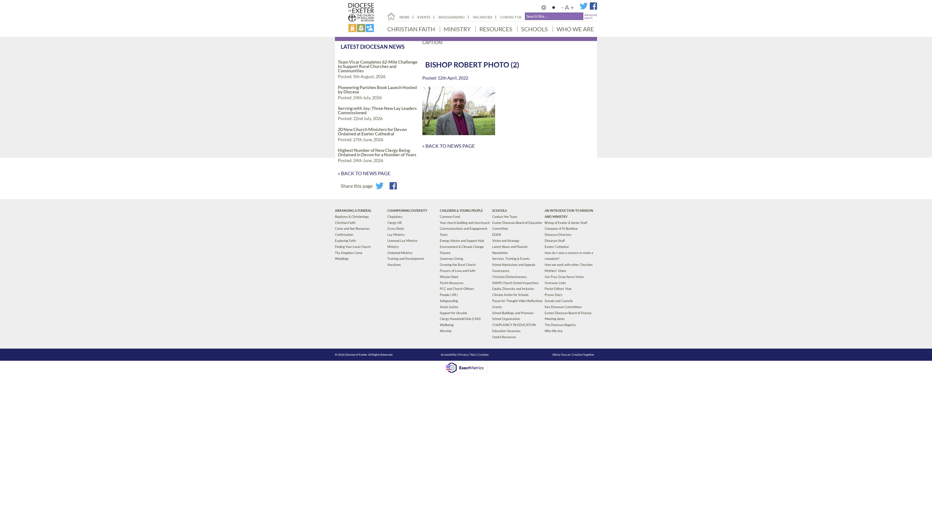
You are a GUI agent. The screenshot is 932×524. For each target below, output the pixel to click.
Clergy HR (394, 223)
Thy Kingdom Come (348, 253)
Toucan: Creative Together (577, 354)
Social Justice (449, 307)
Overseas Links (555, 283)
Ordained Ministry (400, 253)
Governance (500, 271)
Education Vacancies (506, 331)
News (404, 17)
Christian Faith (411, 29)
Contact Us (510, 17)
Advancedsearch (590, 16)
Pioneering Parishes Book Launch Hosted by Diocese (377, 89)
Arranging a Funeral (353, 211)
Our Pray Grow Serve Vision (564, 277)
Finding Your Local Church (353, 247)
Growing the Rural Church (458, 265)
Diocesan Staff (555, 241)
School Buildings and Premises (513, 313)
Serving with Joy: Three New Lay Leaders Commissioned (377, 110)
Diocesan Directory (558, 235)
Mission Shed (449, 277)
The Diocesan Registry (560, 325)
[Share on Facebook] (393, 187)
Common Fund (450, 217)
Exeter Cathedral (557, 247)
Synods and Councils (559, 301)
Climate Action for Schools (510, 295)
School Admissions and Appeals (513, 265)
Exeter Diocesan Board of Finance (568, 313)
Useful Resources (504, 337)
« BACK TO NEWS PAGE (364, 173)
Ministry (457, 29)
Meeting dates (555, 319)
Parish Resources (452, 283)
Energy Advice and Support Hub (462, 241)
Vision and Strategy (505, 241)
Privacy (463, 354)
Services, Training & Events (511, 259)
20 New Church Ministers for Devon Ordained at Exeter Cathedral (372, 131)
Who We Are (575, 29)
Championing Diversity (407, 211)
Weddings (342, 259)
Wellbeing (447, 325)
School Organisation (506, 319)
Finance (445, 253)
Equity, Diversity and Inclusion (513, 289)
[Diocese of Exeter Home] (391, 16)
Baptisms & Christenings (352, 217)
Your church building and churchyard (465, 223)
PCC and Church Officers (457, 289)
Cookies (483, 354)
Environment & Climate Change (462, 247)
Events (423, 17)
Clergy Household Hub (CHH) (460, 319)
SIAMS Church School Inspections (515, 283)
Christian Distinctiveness (509, 277)
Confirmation (344, 235)
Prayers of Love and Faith (457, 271)
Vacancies (482, 17)
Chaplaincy (395, 217)
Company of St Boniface (561, 228)
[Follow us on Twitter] (585, 8)
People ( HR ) (449, 295)
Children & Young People (461, 211)
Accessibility (449, 354)
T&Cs (473, 354)
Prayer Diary (554, 295)
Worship (445, 331)
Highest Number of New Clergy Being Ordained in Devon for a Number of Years (377, 152)
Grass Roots (395, 228)
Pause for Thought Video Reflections (517, 301)
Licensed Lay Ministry (402, 241)
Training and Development (405, 259)
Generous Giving (451, 259)
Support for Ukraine (453, 313)
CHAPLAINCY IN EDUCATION (514, 325)
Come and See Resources (352, 228)
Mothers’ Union (555, 271)
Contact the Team (504, 217)
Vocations (394, 265)
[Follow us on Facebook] (593, 8)
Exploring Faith (345, 241)
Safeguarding (451, 17)
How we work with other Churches (569, 265)
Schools (534, 29)
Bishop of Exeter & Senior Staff (566, 223)
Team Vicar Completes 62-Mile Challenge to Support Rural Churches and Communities (377, 66)
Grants (497, 307)
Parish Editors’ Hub (558, 289)
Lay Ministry (396, 235)
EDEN (496, 235)
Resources (495, 29)
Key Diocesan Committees (563, 307)
